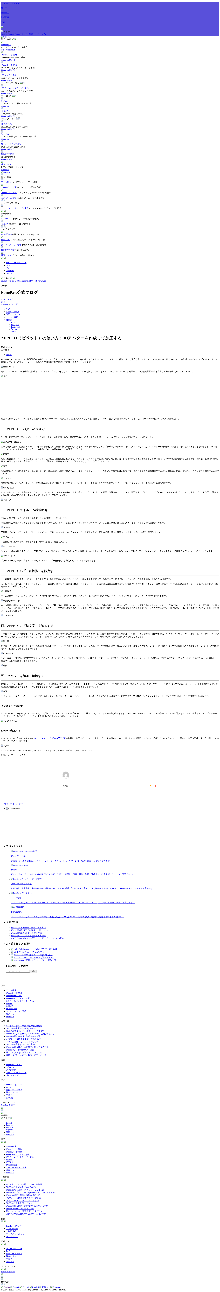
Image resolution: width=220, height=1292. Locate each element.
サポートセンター (14, 1085)
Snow (13, 331)
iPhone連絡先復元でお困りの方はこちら (30, 930)
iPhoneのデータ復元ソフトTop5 (20, 1050)
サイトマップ (12, 1075)
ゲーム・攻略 (12, 317)
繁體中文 (33, 34)
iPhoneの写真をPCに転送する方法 (27, 933)
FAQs (8, 1087)
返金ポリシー (12, 1092)
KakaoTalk (15, 327)
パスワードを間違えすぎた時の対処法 (23, 1039)
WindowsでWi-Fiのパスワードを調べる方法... (34, 957)
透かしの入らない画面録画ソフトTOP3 (24, 1052)
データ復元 (11, 990)
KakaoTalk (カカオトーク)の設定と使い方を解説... (36, 949)
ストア (4, 8)
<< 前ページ (6, 804)
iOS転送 (9, 1006)
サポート (5, 13)
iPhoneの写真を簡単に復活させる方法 (23, 1036)
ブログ (4, 22)
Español (25, 34)
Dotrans (9, 1003)
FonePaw (5, 304)
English (4, 34)
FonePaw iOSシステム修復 (18, 998)
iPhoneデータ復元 (14, 996)
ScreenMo (10, 1016)
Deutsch (18, 34)
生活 (8, 309)
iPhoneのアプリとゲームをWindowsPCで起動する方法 (30, 1034)
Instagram (15, 324)
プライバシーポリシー (16, 1073)
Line (13, 322)
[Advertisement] (110, 397)
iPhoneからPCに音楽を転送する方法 (28, 935)
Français (11, 34)
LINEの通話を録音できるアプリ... (29, 952)
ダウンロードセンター (11, 3)
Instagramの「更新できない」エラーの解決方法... (36, 960)
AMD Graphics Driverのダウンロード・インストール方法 (37, 938)
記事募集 (10, 1098)
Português (42, 34)
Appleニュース (12, 312)
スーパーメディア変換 (16, 1011)
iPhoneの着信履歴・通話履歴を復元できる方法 (27, 1047)
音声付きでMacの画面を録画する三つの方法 (26, 1055)
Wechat (14, 329)
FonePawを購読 (8, 1105)
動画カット (11, 1014)
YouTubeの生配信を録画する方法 (21, 1028)
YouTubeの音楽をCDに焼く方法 (20, 1044)
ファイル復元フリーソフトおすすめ (22, 1042)
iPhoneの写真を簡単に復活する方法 (28, 927)
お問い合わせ (12, 1067)
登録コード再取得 (14, 1090)
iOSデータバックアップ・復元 (20, 1001)
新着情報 (5, 17)
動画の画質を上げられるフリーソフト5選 (25, 1031)
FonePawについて (14, 1065)
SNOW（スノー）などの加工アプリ (49, 738)
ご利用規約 (11, 1070)
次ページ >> (17, 804)
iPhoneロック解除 (14, 993)
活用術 (9, 320)
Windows (5, 50)
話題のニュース (13, 314)
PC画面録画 (11, 1009)
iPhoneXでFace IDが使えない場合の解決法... (33, 955)
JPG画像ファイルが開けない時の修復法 (24, 1026)
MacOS (12, 50)
